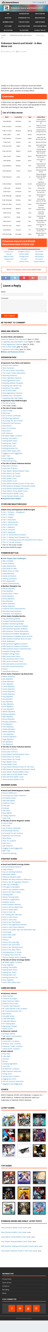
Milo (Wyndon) (8, 717)
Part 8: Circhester (9, 530)
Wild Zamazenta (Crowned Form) (15, 664)
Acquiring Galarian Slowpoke (13, 383)
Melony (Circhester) (10, 578)
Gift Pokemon (8, 433)
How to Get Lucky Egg (11, 942)
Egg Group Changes (10, 1026)
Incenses (6, 1059)
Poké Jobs (6, 805)
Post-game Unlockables (11, 887)
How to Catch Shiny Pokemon (13, 927)
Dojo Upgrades (8, 458)
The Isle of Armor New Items (13, 1081)
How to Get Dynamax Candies (14, 889)
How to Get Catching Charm (13, 947)
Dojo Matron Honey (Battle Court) (15, 491)
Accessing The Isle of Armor (13, 421)
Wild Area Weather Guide (12, 877)
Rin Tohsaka (22, 51)
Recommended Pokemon (12, 867)
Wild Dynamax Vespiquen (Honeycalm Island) (19, 486)
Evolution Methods (40, 26)
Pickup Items (7, 1074)
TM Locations (8, 30)
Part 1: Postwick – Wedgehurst (14, 512)
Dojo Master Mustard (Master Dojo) (16, 471)
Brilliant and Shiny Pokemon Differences (17, 879)
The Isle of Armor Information (13, 370)
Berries (5, 1061)
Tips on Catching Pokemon (12, 872)
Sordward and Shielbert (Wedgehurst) (16, 634)
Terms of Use (6, 1283)
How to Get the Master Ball (13, 907)
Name (3, 292)
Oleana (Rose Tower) (10, 593)
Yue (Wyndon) (8, 744)
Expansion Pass (24, 13)
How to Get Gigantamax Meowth (15, 925)
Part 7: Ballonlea (9, 527)
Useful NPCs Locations (11, 1041)
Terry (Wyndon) (8, 734)
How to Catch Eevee (10, 917)
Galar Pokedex (8, 996)
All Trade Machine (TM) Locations (15, 1008)
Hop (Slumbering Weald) (11, 619)
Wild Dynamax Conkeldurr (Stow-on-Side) (17, 636)
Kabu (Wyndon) (8, 704)
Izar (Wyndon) (8, 701)
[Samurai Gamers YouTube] (28, 1308)
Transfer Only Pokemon (11, 1006)
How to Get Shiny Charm (12, 950)
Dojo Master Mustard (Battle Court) (16, 488)
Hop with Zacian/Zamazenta (13, 666)
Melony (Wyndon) (9, 714)
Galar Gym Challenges (11, 884)
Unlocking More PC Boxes (12, 952)
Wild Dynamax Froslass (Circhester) (15, 646)
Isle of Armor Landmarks (12, 416)
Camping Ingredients (10, 1064)
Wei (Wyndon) (8, 742)
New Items (7, 431)
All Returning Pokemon (11, 418)
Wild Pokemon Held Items (12, 1071)
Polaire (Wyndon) (9, 729)
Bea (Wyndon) (8, 601)
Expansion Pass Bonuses (12, 423)
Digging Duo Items (9, 1079)
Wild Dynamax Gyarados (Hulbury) (15, 629)
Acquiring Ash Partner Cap (12, 385)
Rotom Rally (7, 937)
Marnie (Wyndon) (9, 588)
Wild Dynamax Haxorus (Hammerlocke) (17, 649)
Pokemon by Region (10, 998)
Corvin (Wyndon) (9, 686)
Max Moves (7, 1014)
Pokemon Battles (24, 18)
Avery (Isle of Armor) (10, 468)
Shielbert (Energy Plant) (11, 654)
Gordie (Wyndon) (9, 694)
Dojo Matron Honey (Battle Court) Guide (16, 1237)
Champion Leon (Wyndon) (12, 614)
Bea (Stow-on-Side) (10, 568)
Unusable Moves (9, 1016)
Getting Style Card (9, 446)
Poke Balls (6, 1056)
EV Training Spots (9, 1024)
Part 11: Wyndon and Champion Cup (16, 537)
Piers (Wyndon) (8, 727)
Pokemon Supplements (11, 899)
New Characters (8, 368)
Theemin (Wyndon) (9, 737)
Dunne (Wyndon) (9, 691)
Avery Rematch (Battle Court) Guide (14, 1227)
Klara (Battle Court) (10, 478)
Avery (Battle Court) (10, 481)
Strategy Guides (24, 22)
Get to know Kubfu (9, 347)
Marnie (5, 669)
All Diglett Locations (24, 251)
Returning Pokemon (10, 375)
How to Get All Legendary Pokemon (16, 882)
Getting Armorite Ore (10, 448)
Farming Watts (8, 894)
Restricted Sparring (9, 461)
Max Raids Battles (9, 874)
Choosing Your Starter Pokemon (14, 795)
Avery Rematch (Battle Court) (13, 496)
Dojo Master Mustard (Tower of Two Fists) (18, 483)
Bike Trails (6, 456)
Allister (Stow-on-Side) (11, 571)
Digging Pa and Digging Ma (12, 453)
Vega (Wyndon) (8, 739)
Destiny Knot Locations (11, 1076)
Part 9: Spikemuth (9, 532)
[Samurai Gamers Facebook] (11, 1308)
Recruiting (5, 1290)
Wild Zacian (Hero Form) (11, 656)
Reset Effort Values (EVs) (11, 451)
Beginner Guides (8, 22)
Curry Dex (6, 1066)
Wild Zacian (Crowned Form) (13, 661)
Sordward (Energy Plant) (11, 651)
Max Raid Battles (9, 800)
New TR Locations (9, 428)
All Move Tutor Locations (12, 1044)
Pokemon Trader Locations (13, 1046)
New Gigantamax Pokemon (13, 344)
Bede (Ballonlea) (9, 641)
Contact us (5, 1286)
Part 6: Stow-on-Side (10, 525)
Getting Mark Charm (10, 441)
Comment (4, 298)
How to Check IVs (9, 912)
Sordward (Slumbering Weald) (13, 621)
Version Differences (10, 793)
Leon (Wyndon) (8, 709)
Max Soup (6, 413)
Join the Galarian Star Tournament (15, 339)
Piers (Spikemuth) (9, 581)
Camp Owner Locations (11, 1049)
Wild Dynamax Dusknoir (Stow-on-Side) (17, 639)
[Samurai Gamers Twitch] (36, 1308)
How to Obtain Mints (10, 909)
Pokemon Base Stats (10, 1003)
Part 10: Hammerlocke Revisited (14, 535)
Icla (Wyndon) (8, 699)
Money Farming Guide (11, 897)
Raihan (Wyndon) (9, 606)
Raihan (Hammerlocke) (11, 583)
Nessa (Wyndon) (9, 599)
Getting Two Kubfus (10, 438)
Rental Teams (8, 1029)
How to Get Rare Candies (12, 892)
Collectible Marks (9, 1018)
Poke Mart (6, 1054)
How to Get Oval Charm (11, 945)
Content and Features (10, 365)
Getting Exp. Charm (10, 443)
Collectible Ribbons (9, 1021)
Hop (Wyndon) (8, 591)
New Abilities (7, 813)
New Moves (7, 426)
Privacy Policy (6, 1279)
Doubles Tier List (40, 30)
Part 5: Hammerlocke (10, 522)
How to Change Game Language (14, 957)
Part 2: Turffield (8, 515)
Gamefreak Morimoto (11, 671)
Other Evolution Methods (12, 904)
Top (8, 13)
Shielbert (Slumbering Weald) (13, 624)
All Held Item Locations (11, 1069)
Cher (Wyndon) (8, 684)
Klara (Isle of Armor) (10, 466)
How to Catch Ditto (10, 920)
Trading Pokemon (9, 816)
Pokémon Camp (8, 803)
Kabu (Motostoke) (9, 566)
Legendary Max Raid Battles (13, 398)
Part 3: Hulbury (8, 517)
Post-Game (24, 259)
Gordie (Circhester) (9, 576)
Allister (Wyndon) (9, 603)
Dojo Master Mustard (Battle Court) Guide (16, 1241)
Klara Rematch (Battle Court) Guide (14, 1232)
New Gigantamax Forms (11, 380)
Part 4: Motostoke (9, 520)
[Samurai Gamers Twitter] (20, 1308)
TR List (9, 261)
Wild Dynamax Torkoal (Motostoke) (16, 631)
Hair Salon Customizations (12, 1036)
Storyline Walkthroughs (12, 547)
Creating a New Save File (12, 955)
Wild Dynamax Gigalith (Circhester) (15, 644)
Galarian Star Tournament (12, 395)
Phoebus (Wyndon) (9, 722)
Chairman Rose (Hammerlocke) (14, 609)
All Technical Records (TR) (12, 1011)
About (4, 1293)
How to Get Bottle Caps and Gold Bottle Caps (19, 930)
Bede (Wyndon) (8, 596)
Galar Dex (8, 18)
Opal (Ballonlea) (8, 573)
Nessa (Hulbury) (8, 563)
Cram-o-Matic (8, 411)
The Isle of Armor (9, 403)
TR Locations (24, 30)
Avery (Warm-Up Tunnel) (11, 476)
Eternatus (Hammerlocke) (12, 611)
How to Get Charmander (11, 922)
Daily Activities (8, 869)
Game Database (40, 22)
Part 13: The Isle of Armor (12, 542)
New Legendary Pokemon (12, 378)
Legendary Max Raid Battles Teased (16, 342)
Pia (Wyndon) (7, 724)
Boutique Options (9, 1034)
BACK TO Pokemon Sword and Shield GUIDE (24, 270)
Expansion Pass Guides (11, 498)
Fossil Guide (7, 932)
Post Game (8, 26)
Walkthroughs (40, 18)
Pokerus (6, 940)
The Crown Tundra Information (14, 373)
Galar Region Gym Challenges (14, 558)
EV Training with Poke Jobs (12, 915)
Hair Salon (6, 810)
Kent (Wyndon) (8, 706)
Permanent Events (9, 798)
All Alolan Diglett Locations (12, 436)
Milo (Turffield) (8, 561)
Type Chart (7, 818)
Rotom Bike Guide (9, 935)
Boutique (6, 808)
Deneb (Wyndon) (9, 689)
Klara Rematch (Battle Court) (13, 493)
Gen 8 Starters (40, 13)
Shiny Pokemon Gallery (11, 1001)
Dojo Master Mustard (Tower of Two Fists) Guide (19, 1251)
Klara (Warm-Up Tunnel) (11, 473)
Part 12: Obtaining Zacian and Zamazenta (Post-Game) (22, 540)
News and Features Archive (13, 352)
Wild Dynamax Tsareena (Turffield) (15, 626)
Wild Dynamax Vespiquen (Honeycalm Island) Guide (19, 1246)
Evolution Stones (24, 26)
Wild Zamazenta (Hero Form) (13, 659)
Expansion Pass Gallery (11, 349)
